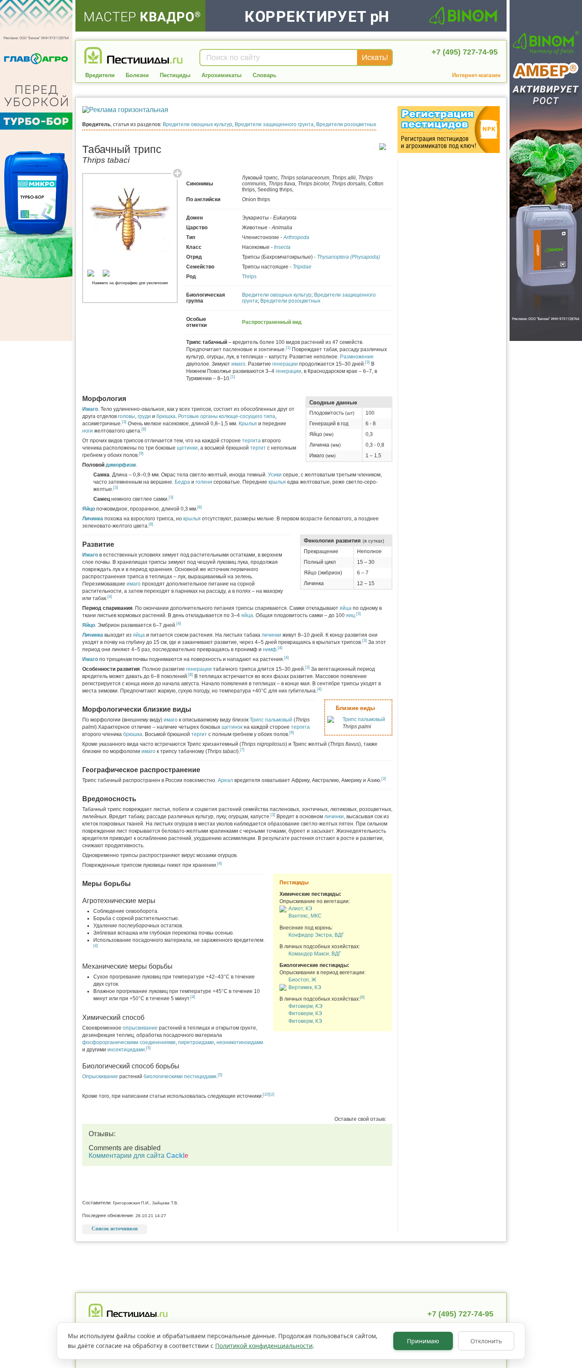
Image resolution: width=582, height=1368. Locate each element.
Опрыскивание (100, 1076)
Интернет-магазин (476, 75)
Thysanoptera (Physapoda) (348, 257)
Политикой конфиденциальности (264, 1346)
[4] (109, 597)
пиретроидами (196, 1042)
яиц (350, 615)
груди (144, 416)
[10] (266, 1094)
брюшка (166, 416)
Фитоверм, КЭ (305, 1014)
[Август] (282, 911)
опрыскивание (140, 1028)
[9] (141, 453)
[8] (143, 429)
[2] (272, 1094)
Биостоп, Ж (302, 980)
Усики (275, 475)
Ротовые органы (198, 416)
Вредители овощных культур (197, 124)
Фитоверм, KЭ (305, 1006)
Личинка (92, 519)
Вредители (100, 75)
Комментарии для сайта (138, 1155)
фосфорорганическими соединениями (129, 1042)
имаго (238, 364)
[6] (362, 997)
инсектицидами (126, 1050)
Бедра (182, 482)
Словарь (265, 75)
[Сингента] (282, 989)
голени (204, 482)
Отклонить (486, 1341)
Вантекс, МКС (305, 916)
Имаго (90, 409)
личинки (271, 635)
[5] (148, 1048)
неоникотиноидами (239, 1042)
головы (126, 416)
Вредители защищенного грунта (274, 124)
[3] (367, 362)
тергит (258, 448)
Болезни (137, 75)
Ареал (225, 780)
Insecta (282, 247)
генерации (285, 364)
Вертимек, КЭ (304, 987)
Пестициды (175, 75)
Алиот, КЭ (300, 909)
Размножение (357, 357)
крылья (277, 482)
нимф (270, 649)
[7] (242, 749)
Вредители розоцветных (346, 124)
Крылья (248, 424)
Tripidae (302, 267)
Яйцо (88, 509)
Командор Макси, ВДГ (314, 954)
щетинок (232, 727)
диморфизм (121, 465)
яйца (346, 608)
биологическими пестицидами (180, 1076)
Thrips (249, 277)
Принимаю (423, 1341)
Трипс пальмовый (364, 719)
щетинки (187, 448)
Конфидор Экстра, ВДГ (316, 935)
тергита (251, 441)
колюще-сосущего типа (247, 416)
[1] (288, 348)
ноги (87, 431)
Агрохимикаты (222, 75)
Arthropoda (296, 237)
